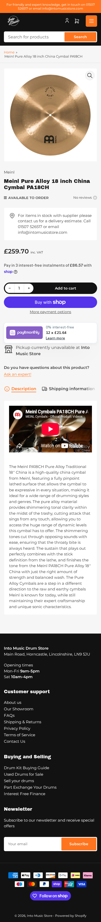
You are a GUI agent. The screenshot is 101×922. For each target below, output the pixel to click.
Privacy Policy (17, 728)
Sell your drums (19, 780)
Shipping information (72, 388)
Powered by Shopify (70, 916)
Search (80, 37)
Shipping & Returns (22, 721)
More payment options (50, 311)
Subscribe (78, 844)
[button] (50, 332)
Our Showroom (18, 708)
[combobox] (50, 36)
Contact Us (14, 741)
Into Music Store (39, 916)
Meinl (9, 172)
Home (9, 52)
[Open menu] (91, 21)
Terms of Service (19, 734)
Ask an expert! (17, 374)
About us (12, 702)
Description (23, 388)
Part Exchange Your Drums (30, 787)
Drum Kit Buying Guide (26, 767)
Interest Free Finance (24, 793)
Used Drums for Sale (23, 774)
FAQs (9, 715)
